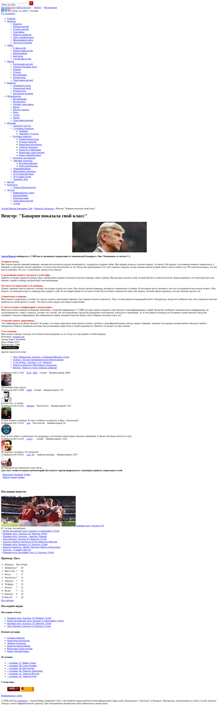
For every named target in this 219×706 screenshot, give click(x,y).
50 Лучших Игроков (23, 174)
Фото (15, 112)
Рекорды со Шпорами (30, 150)
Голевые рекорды (28, 142)
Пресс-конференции (23, 37)
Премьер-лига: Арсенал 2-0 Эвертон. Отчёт (25, 533)
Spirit (29, 390)
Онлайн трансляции (23, 104)
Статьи (16, 203)
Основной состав (22, 85)
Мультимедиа (14, 96)
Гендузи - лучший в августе (17, 549)
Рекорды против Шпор (18, 646)
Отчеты (17, 72)
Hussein (30, 406)
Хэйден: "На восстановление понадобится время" (38, 359)
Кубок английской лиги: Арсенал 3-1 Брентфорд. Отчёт (31, 531)
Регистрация (50, 7)
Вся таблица (7, 600)
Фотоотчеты (19, 77)
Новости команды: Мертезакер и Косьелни (35, 365)
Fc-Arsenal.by (21, 700)
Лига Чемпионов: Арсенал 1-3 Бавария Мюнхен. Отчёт (41, 357)
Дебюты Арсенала (28, 147)
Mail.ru (6, 477)
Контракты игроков (23, 93)
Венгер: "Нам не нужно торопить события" (35, 367)
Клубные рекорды (22, 136)
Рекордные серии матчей (31, 152)
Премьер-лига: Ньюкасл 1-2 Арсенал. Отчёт (25, 544)
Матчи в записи (21, 109)
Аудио (16, 115)
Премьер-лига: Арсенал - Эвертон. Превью (25, 536)
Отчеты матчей (21, 29)
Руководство (19, 91)
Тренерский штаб (22, 88)
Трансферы (18, 32)
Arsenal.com (18, 336)
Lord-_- (30, 439)
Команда (11, 83)
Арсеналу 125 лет (22, 125)
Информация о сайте (23, 192)
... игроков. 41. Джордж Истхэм (23, 673)
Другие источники (22, 42)
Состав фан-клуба (22, 58)
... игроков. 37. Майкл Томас (21, 663)
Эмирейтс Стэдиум (29, 134)
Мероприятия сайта (23, 40)
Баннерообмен (20, 195)
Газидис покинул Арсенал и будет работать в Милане (30, 541)
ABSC (10, 45)
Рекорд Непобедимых (30, 155)
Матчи (10, 61)
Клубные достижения (24, 158)
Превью (17, 69)
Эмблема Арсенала (22, 160)
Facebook (18, 474)
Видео (16, 107)
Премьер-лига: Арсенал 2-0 (90, 525)
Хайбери (23, 131)
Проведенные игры (29, 139)
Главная (11, 18)
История (11, 123)
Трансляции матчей (23, 80)
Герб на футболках (28, 166)
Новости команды (22, 34)
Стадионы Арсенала (23, 128)
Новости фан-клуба (23, 50)
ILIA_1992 (32, 372)
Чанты (16, 117)
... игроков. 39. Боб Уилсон (20, 668)
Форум (10, 182)
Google (13, 477)
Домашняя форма (22, 168)
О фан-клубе (19, 48)
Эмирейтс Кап (20, 179)
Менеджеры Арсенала (24, 171)
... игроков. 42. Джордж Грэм (21, 676)
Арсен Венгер (8, 256)
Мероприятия (20, 53)
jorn (28, 423)
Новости (11, 21)
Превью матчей (21, 26)
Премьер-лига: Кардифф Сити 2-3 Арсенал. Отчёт (28, 552)
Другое (10, 190)
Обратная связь (21, 198)
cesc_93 (30, 454)
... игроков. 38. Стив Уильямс (22, 665)
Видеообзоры (20, 75)
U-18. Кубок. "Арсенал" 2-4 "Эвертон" (32, 362)
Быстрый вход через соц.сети (16, 7)
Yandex (21, 477)
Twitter (27, 474)
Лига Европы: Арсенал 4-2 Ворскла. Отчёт (25, 539)
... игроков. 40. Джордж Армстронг (25, 671)
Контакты (18, 56)
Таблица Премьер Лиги (25, 67)
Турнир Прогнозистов (24, 187)
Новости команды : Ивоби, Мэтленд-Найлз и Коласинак (31, 547)
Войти (37, 7)
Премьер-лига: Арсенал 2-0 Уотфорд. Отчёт (29, 618)
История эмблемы (28, 163)
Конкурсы (12, 184)
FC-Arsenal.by (8, 13)
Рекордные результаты (30, 144)
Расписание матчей (23, 64)
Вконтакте (8, 474)
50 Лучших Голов (22, 176)
